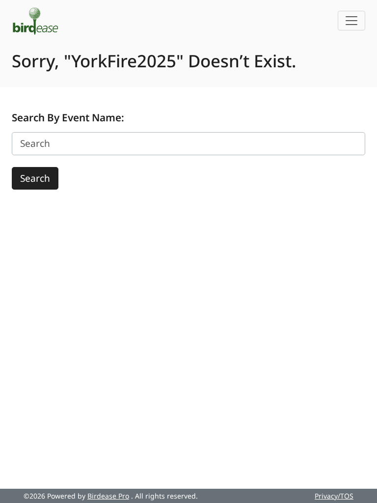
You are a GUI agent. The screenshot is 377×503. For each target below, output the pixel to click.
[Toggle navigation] (351, 20)
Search (35, 178)
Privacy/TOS (334, 496)
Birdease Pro (108, 496)
